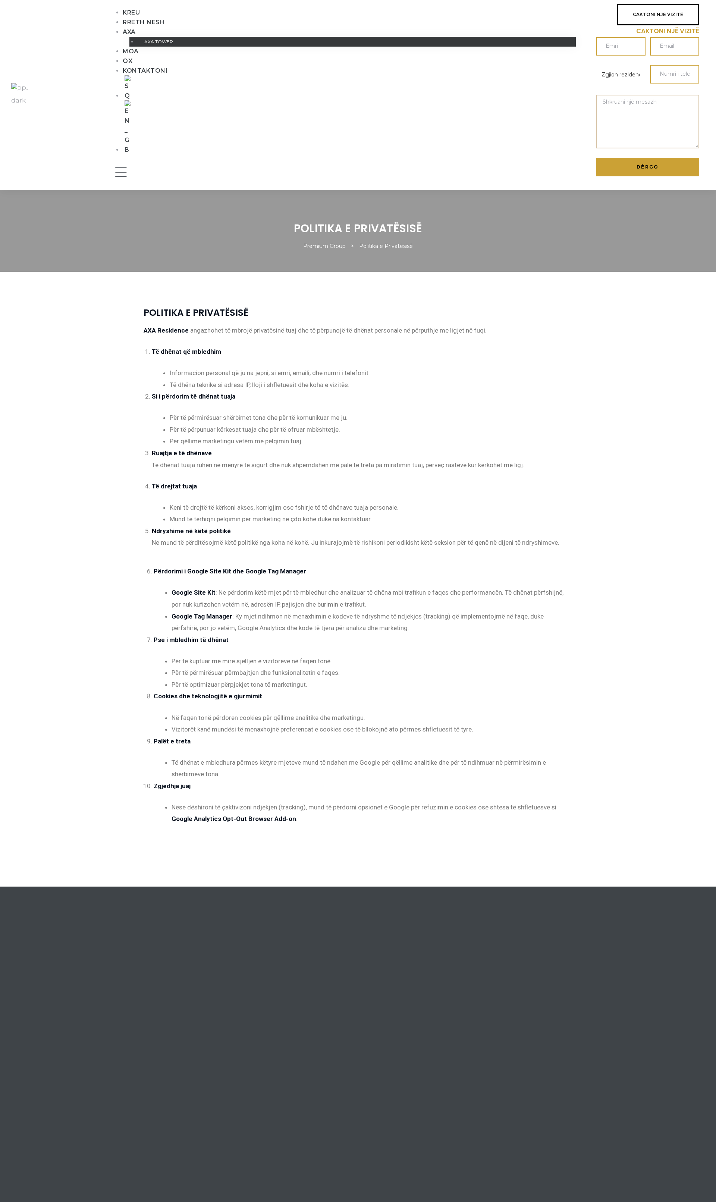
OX (127, 60)
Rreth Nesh (144, 22)
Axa (129, 31)
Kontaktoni (145, 70)
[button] (658, 14)
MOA (131, 51)
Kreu (131, 12)
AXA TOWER (158, 41)
